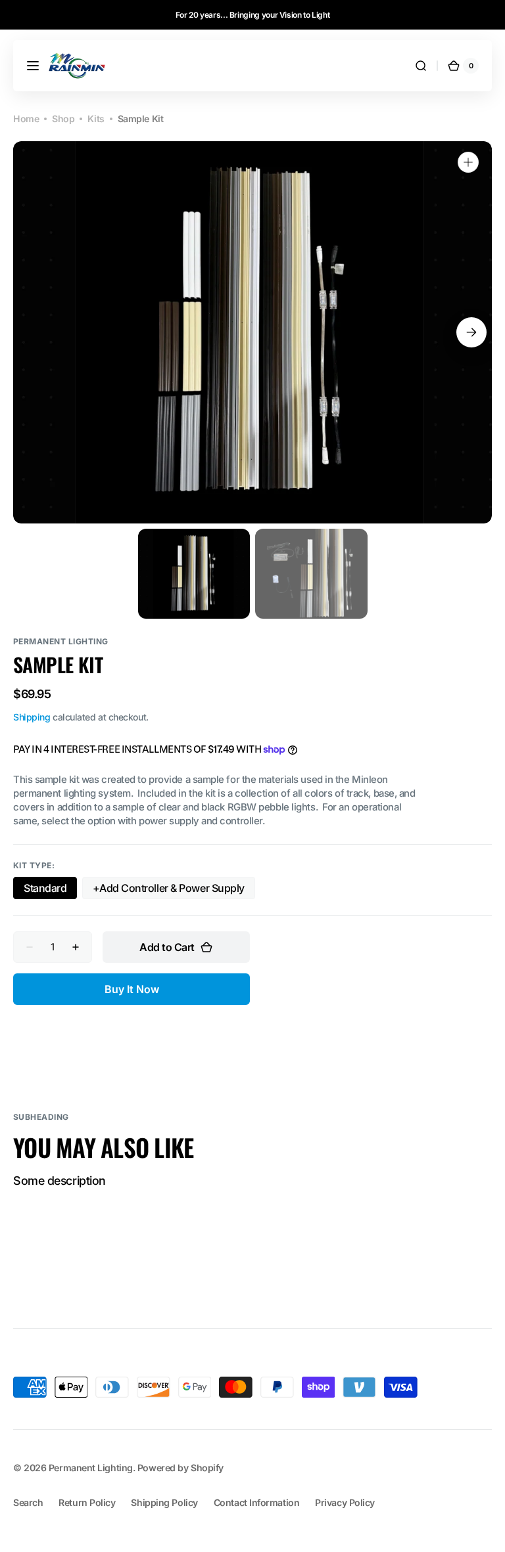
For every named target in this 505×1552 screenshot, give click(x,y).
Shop (63, 118)
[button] (32, 65)
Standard (50, 890)
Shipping (31, 716)
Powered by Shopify (180, 1467)
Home (26, 118)
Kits (95, 118)
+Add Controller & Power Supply (169, 890)
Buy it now (132, 989)
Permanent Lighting (91, 1467)
